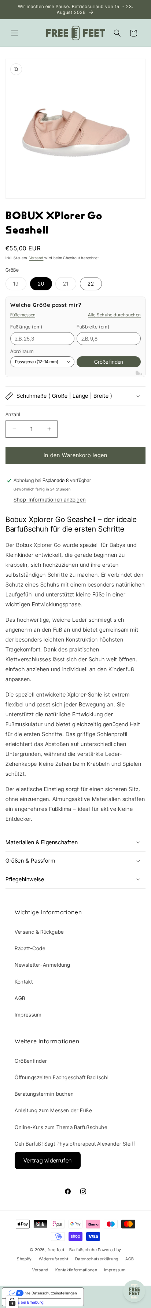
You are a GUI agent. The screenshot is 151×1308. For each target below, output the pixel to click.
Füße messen (22, 314)
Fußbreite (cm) (93, 327)
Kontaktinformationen (76, 1269)
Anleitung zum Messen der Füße (53, 1110)
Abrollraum (22, 351)
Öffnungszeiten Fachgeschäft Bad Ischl (61, 1077)
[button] (15, 33)
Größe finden (108, 362)
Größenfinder (31, 1061)
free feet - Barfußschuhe (72, 1249)
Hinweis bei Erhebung (25, 1302)
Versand (36, 258)
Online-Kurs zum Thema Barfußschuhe (61, 1127)
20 (41, 283)
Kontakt (24, 981)
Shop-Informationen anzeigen (50, 499)
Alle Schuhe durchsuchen (114, 314)
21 (69, 285)
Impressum (28, 1014)
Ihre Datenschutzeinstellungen (50, 1293)
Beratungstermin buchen (44, 1094)
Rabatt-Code (30, 948)
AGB (20, 998)
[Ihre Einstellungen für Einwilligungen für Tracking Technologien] (12, 1302)
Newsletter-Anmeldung (42, 965)
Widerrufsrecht (54, 1258)
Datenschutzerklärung (96, 1258)
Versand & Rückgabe (39, 932)
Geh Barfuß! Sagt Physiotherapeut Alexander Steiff (75, 1143)
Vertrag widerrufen (47, 1160)
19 (19, 285)
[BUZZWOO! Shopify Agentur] (139, 373)
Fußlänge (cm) (26, 327)
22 (91, 283)
